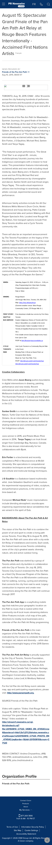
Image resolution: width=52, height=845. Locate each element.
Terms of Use (12, 826)
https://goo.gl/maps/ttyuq (27, 302)
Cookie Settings (31, 830)
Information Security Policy (32, 826)
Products (25, 803)
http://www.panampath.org (20, 692)
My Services (24, 809)
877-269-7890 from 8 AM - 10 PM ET (26, 817)
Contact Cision (25, 800)
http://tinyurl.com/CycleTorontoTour (32, 361)
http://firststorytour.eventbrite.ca (32, 340)
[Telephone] (41, 4)
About (25, 806)
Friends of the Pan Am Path (15, 783)
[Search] (48, 4)
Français (18, 53)
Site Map (17, 830)
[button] (26, 86)
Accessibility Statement (26, 833)
